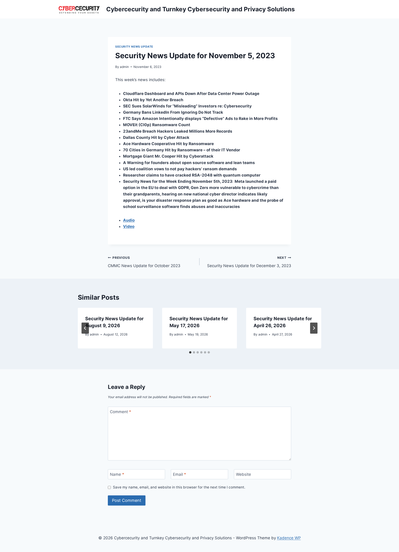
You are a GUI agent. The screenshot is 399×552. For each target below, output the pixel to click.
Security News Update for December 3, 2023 (249, 262)
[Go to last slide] (85, 328)
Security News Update (134, 46)
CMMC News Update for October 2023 (144, 262)
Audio (129, 220)
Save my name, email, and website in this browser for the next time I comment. (179, 487)
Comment (120, 411)
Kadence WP (289, 538)
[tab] (190, 352)
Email (179, 474)
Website (243, 474)
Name (117, 474)
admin (124, 67)
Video (128, 226)
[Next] (313, 328)
